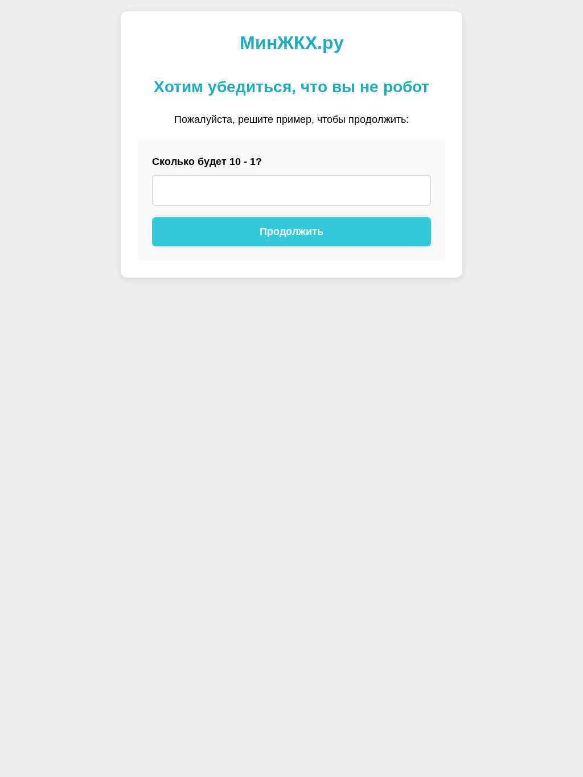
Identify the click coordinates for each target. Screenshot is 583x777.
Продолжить (291, 231)
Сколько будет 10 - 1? (207, 161)
